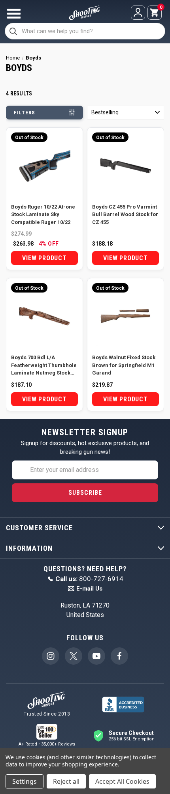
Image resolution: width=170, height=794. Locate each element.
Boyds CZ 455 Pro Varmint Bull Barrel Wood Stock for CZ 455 (125, 214)
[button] (125, 112)
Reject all (66, 781)
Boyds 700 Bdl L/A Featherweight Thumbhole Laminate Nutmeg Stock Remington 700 (44, 365)
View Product (44, 258)
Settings (24, 781)
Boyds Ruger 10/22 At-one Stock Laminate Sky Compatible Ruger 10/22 (43, 214)
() (160, 8)
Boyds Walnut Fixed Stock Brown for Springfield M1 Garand (123, 365)
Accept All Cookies (122, 781)
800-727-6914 (89, 579)
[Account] (138, 12)
